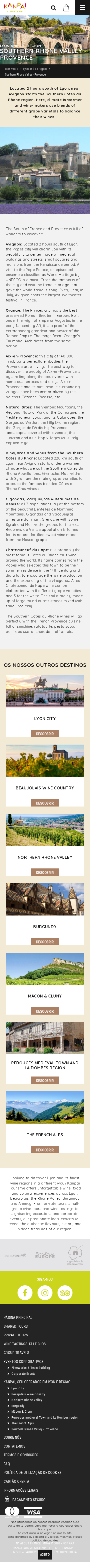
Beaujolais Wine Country (27, 1394)
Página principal (18, 1318)
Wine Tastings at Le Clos (25, 1344)
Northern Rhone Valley (26, 1400)
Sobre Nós (13, 1437)
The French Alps (22, 1423)
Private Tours (16, 1335)
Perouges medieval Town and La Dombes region (44, 1417)
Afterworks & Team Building (30, 1368)
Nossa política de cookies (57, 1538)
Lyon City (17, 1388)
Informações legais (21, 1490)
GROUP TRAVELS (16, 1353)
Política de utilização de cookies (33, 1473)
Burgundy (17, 1406)
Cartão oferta (16, 1482)
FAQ (7, 1464)
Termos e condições (21, 1455)
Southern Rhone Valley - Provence (34, 1429)
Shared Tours (16, 1326)
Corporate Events (22, 1373)
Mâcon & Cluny (21, 1411)
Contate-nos (15, 1446)
